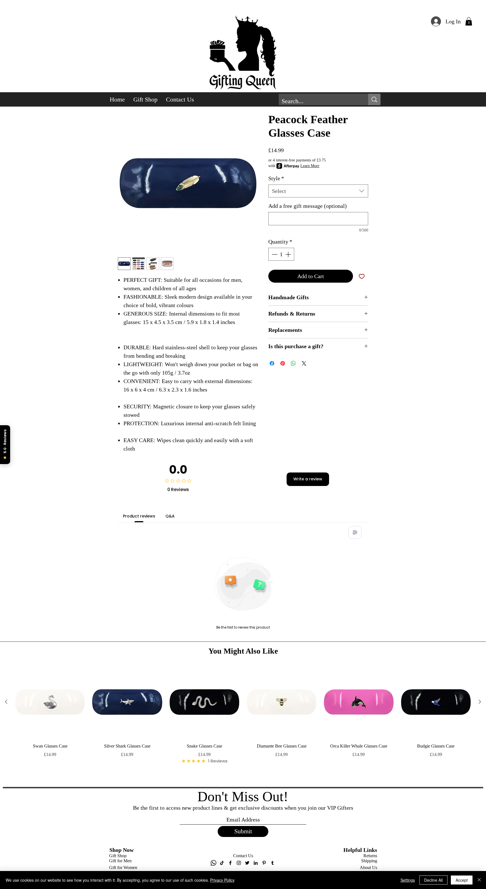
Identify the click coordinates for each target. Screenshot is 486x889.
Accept (462, 880)
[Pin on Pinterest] (282, 363)
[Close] (479, 880)
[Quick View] (50, 702)
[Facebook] (230, 863)
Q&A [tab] (170, 516)
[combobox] (318, 190)
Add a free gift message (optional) (307, 206)
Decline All (433, 880)
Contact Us (243, 855)
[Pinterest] (264, 863)
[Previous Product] (6, 701)
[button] (468, 21)
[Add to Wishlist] (361, 276)
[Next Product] (479, 701)
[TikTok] (222, 863)
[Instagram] (239, 863)
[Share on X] (304, 363)
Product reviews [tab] (139, 516)
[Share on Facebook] (272, 363)
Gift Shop (118, 855)
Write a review (307, 479)
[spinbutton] (281, 254)
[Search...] (374, 99)
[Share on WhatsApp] (293, 363)
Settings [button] (407, 880)
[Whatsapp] (213, 863)
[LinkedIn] (255, 863)
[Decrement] (274, 254)
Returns (370, 855)
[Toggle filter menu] (354, 532)
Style (276, 178)
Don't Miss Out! (242, 796)
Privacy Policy (222, 880)
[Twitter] (247, 863)
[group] (243, 724)
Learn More (309, 166)
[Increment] (288, 254)
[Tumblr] (272, 863)
